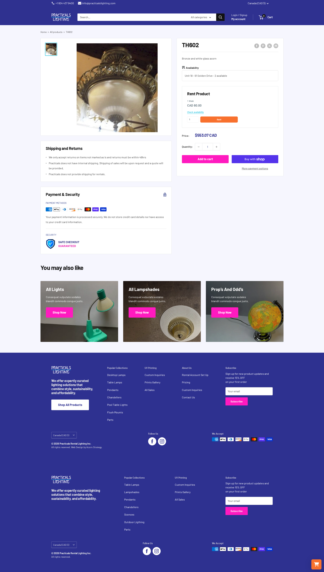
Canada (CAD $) (61, 435)
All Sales (150, 389)
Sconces (129, 514)
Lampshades (131, 492)
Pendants (112, 389)
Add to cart (205, 159)
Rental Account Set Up (195, 374)
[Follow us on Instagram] (162, 441)
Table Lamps (114, 382)
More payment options (255, 168)
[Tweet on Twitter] (269, 45)
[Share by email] (276, 45)
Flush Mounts (115, 412)
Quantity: (187, 146)
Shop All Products (70, 405)
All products (56, 32)
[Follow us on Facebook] (152, 441)
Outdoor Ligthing (134, 522)
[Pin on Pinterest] (263, 45)
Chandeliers (114, 397)
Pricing (186, 382)
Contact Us (188, 397)
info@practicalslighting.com (98, 3)
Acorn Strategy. (94, 447)
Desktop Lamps (116, 374)
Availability (192, 67)
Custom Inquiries (155, 374)
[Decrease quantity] (198, 146)
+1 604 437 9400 (65, 3)
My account (238, 19)
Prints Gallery (152, 382)
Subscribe (237, 401)
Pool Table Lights (117, 404)
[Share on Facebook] (256, 45)
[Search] (220, 17)
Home (43, 32)
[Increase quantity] (216, 146)
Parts (110, 419)
